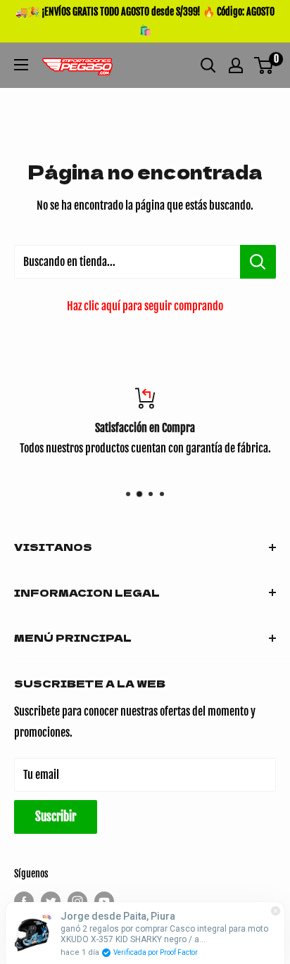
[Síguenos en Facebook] (24, 901)
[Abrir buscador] (208, 65)
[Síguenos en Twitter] (51, 901)
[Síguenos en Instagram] (77, 901)
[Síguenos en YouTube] (104, 901)
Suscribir (55, 816)
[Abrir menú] (21, 64)
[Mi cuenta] (236, 65)
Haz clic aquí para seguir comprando (145, 306)
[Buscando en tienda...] (258, 262)
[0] (264, 65)
